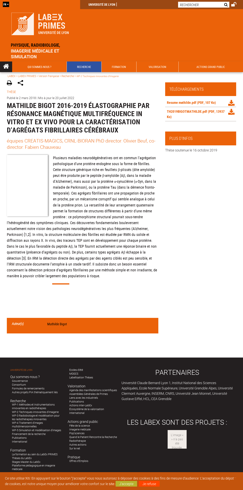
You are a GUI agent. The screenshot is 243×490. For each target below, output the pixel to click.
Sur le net (74, 448)
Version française (49, 76)
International (19, 441)
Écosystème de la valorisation (86, 409)
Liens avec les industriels (83, 397)
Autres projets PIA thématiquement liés (35, 392)
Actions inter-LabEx (80, 405)
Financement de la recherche (29, 434)
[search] (203, 5)
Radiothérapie (77, 441)
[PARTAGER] (22, 83)
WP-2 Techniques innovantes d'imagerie (35, 412)
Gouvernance (20, 381)
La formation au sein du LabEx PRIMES (35, 454)
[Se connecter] (236, 5)
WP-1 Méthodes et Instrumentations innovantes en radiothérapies (33, 406)
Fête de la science (79, 425)
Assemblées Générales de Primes (88, 394)
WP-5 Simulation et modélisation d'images (36, 430)
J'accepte (126, 483)
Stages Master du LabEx (26, 462)
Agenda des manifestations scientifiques (93, 390)
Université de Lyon (101, 4)
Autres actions (77, 444)
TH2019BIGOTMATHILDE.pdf (187, 111)
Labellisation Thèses (81, 377)
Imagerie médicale (80, 429)
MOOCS (73, 373)
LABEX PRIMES (27, 76)
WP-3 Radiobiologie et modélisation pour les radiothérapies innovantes (36, 417)
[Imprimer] (11, 83)
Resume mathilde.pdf (181, 102)
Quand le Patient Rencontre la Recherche (93, 437)
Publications (19, 438)
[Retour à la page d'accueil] (40, 23)
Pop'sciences (76, 433)
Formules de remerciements (28, 388)
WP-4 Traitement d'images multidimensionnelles (27, 424)
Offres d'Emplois (78, 461)
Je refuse (149, 483)
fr (4, 4)
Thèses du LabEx (22, 458)
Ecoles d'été (76, 370)
